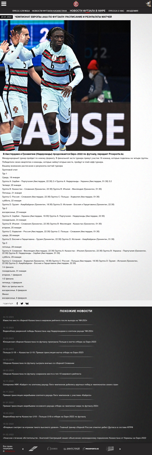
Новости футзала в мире (87, 10)
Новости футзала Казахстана (49, 11)
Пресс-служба (21, 11)
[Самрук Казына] (52, 448)
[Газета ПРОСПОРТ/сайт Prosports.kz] (91, 448)
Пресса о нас (116, 11)
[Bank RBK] (33, 448)
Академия (132, 11)
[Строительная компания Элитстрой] (71, 448)
